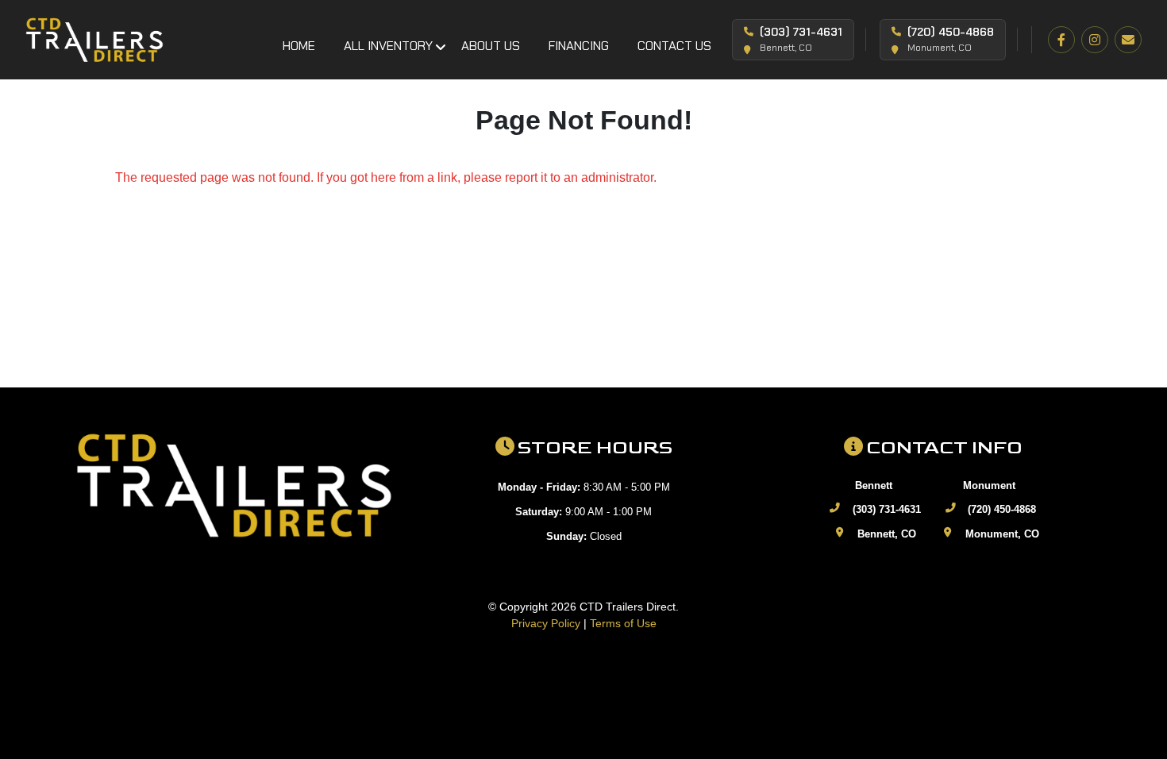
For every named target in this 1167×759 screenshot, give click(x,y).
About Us (490, 45)
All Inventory (388, 45)
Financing (579, 45)
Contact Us (674, 45)
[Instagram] (1094, 39)
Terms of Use (623, 623)
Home (299, 45)
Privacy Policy (545, 623)
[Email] (1128, 39)
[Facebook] (1061, 39)
